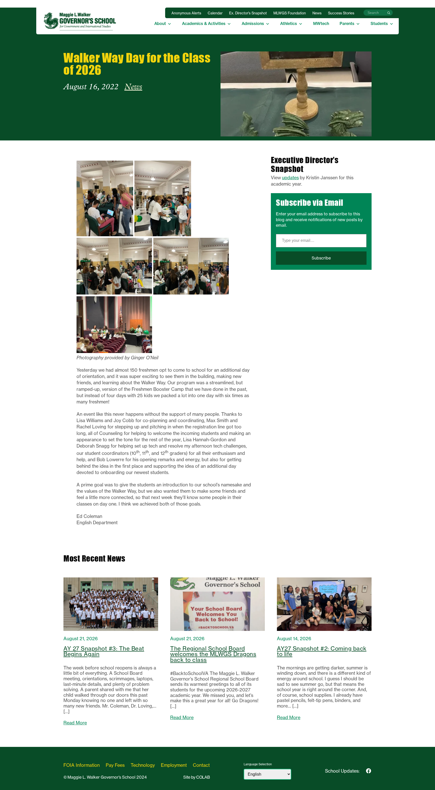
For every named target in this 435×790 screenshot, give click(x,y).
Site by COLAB (196, 777)
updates (290, 178)
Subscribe (321, 257)
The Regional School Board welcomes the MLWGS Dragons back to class (213, 654)
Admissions (253, 23)
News (316, 13)
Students (379, 23)
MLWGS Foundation (289, 13)
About (160, 23)
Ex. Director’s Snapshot (248, 13)
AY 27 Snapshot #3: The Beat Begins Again (103, 651)
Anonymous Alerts (186, 13)
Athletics (288, 23)
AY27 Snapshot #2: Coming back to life (322, 651)
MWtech (321, 23)
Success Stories (341, 13)
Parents (347, 23)
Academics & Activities (204, 23)
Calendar (215, 13)
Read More (75, 723)
